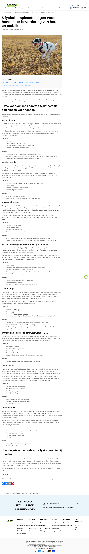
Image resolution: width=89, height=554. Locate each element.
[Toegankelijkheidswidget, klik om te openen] (86, 277)
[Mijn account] (72, 5)
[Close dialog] (85, 255)
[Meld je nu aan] (77, 503)
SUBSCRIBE (70, 291)
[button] (6, 5)
